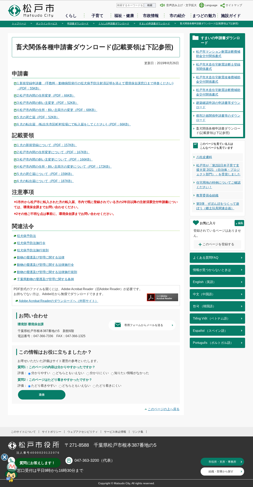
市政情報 (151, 15)
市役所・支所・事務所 (222, 461)
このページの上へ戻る (163, 409)
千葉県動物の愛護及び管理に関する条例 (45, 279)
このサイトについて (23, 431)
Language (211, 5)
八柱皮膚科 (204, 157)
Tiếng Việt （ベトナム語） (211, 318)
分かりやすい (40, 373)
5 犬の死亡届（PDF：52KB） (38, 117)
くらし (71, 15)
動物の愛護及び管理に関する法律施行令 (45, 264)
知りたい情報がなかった (131, 373)
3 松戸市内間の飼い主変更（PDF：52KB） (47, 102)
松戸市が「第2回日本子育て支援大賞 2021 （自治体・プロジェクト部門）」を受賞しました (218, 170)
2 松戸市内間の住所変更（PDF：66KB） (46, 95)
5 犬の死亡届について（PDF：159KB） (45, 174)
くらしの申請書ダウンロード (113, 23)
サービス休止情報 (115, 431)
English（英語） (204, 282)
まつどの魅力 (204, 15)
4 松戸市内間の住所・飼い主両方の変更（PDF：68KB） (57, 110)
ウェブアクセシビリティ (82, 431)
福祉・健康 (124, 15)
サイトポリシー (51, 431)
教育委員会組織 (207, 195)
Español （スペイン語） (210, 330)
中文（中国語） (204, 294)
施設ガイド (231, 15)
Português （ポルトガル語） (213, 342)
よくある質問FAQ (205, 257)
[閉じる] (4, 457)
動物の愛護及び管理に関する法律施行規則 (47, 272)
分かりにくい (99, 373)
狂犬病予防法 (26, 236)
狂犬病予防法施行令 (31, 243)
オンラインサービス (46, 23)
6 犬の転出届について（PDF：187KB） (45, 181)
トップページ (19, 23)
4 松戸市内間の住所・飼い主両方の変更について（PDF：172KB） (64, 166)
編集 (240, 222)
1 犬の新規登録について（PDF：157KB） (47, 145)
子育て (97, 15)
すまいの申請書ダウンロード (154, 23)
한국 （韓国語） (204, 306)
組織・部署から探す (221, 471)
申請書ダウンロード (78, 23)
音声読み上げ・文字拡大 (181, 5)
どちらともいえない (70, 373)
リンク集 (137, 431)
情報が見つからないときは (212, 270)
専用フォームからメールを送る (143, 325)
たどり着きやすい (44, 385)
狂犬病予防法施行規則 (33, 250)
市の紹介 (177, 15)
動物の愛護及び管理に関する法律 (40, 257)
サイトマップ (234, 5)
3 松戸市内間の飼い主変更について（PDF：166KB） (55, 159)
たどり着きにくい (108, 385)
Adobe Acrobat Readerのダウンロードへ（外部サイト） (58, 301)
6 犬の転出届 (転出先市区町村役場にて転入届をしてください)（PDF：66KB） (74, 124)
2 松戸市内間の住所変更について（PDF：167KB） (53, 152)
